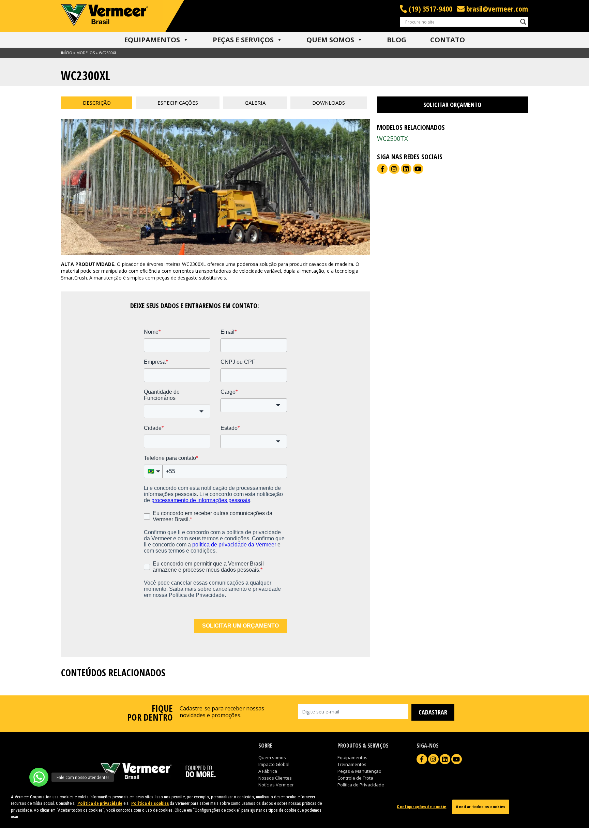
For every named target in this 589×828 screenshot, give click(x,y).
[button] (38, 777)
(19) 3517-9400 (429, 9)
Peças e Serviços (243, 39)
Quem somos (272, 757)
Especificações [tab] (177, 102)
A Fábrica (267, 771)
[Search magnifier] (523, 22)
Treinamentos (351, 764)
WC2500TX (392, 138)
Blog (396, 39)
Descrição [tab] (97, 102)
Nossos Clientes (275, 778)
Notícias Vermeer (276, 785)
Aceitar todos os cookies (480, 806)
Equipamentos (152, 39)
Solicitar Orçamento (452, 105)
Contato (447, 39)
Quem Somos (330, 39)
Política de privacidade (99, 803)
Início (66, 52)
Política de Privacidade (360, 785)
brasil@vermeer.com (496, 9)
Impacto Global (273, 764)
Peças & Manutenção (359, 771)
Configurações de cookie (421, 806)
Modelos (85, 52)
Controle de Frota (355, 778)
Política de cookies (150, 803)
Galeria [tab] (255, 102)
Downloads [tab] (328, 102)
